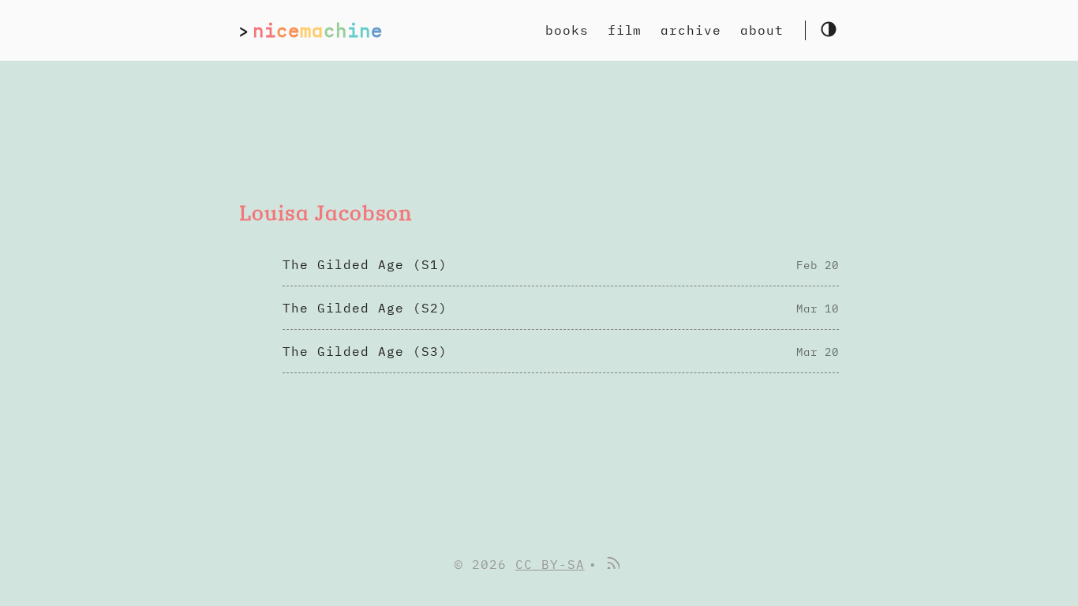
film (625, 30)
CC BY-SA (550, 564)
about (762, 30)
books (567, 30)
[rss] (612, 564)
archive (691, 30)
